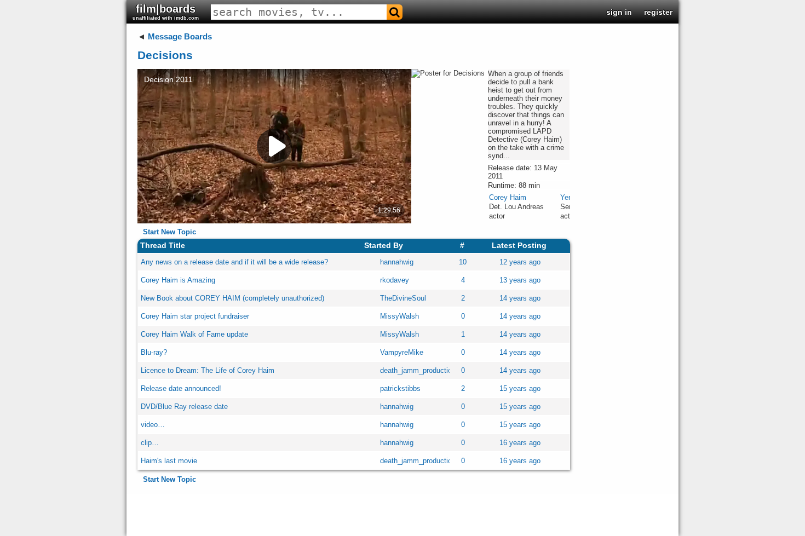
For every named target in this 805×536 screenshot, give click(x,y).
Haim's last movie (169, 461)
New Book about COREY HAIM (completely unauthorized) (232, 298)
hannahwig (396, 262)
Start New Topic (169, 232)
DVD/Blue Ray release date (184, 406)
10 (463, 262)
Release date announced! (181, 388)
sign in (619, 12)
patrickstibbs (400, 388)
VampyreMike (401, 352)
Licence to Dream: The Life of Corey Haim (207, 370)
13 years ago (519, 280)
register (658, 12)
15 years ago (519, 388)
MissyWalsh (399, 316)
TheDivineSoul (403, 298)
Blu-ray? (154, 352)
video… (153, 424)
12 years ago (519, 262)
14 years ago (519, 298)
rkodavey (394, 280)
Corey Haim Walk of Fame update (194, 334)
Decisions (165, 55)
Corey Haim (507, 197)
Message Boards (180, 36)
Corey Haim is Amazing (178, 280)
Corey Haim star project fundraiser (195, 316)
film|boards (166, 12)
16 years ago (519, 443)
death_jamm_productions (419, 370)
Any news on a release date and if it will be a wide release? (234, 262)
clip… (150, 443)
